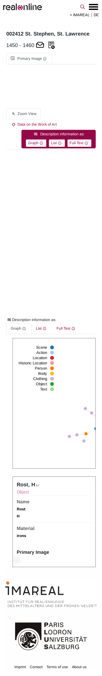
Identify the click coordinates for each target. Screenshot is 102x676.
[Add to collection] (51, 45)
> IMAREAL (80, 15)
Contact (36, 667)
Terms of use (57, 667)
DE (96, 15)
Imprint (20, 667)
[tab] (29, 58)
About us (79, 667)
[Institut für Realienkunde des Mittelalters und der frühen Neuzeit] (51, 594)
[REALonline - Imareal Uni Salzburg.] (51, 6)
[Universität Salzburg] (51, 636)
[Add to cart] (40, 45)
